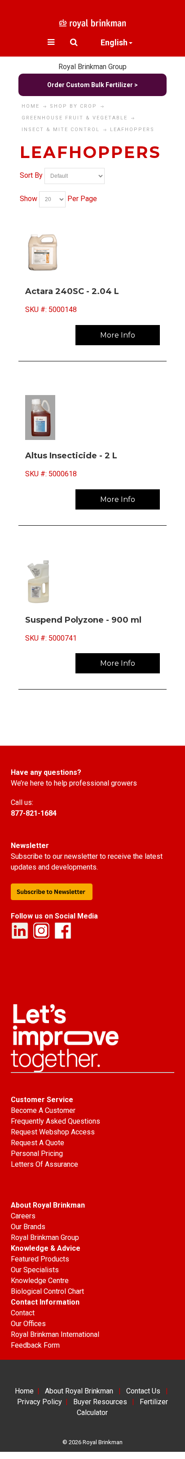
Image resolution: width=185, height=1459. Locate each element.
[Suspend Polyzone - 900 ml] (92, 581)
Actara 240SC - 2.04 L (72, 291)
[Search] (74, 42)
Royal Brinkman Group (92, 66)
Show (28, 199)
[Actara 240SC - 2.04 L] (92, 253)
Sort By (31, 175)
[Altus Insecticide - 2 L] (92, 417)
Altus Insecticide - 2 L (71, 456)
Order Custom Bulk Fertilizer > (92, 84)
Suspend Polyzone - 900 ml (83, 620)
